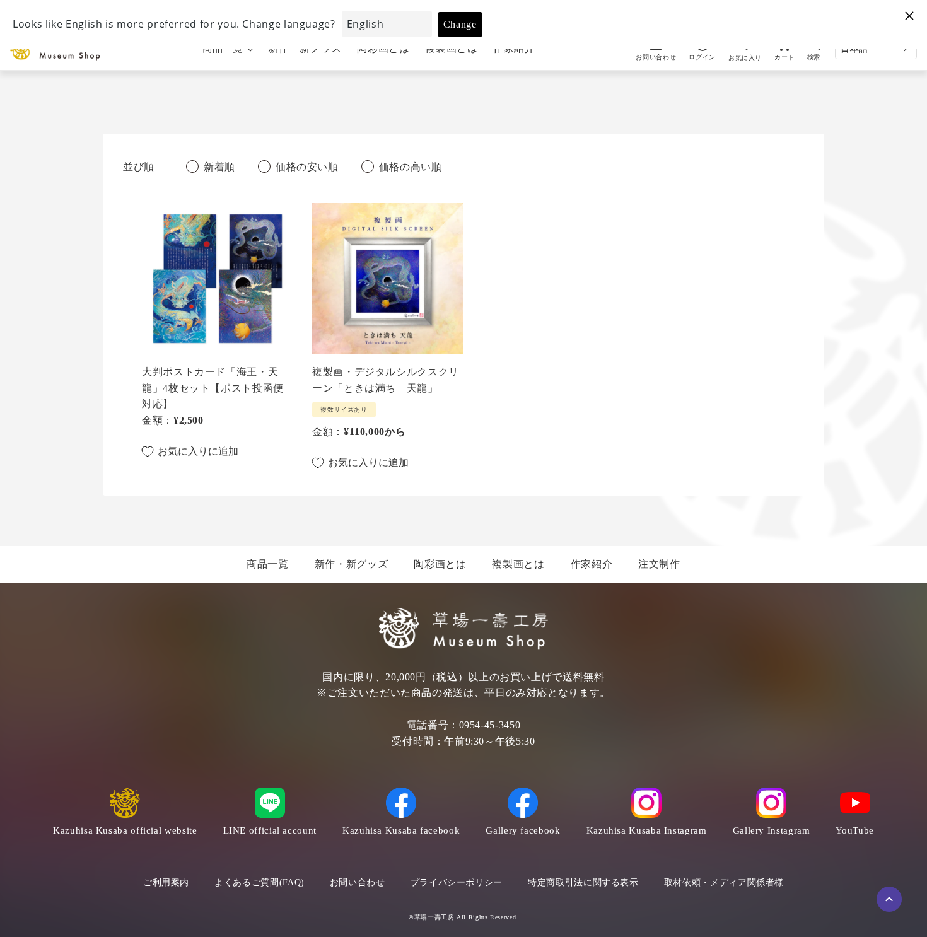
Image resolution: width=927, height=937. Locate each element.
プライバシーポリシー (457, 882)
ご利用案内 (166, 882)
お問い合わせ (357, 882)
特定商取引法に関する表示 (583, 882)
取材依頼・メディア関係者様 (724, 882)
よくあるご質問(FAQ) (259, 882)
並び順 (138, 166)
